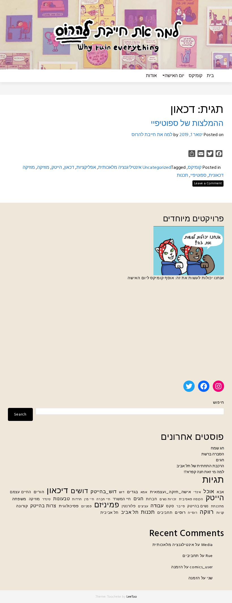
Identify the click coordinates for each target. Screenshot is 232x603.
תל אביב (130, 513)
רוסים (180, 513)
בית (210, 76)
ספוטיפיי (198, 175)
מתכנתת (217, 506)
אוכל (208, 492)
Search (20, 414)
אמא (144, 492)
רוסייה (192, 513)
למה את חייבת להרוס (152, 135)
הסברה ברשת (212, 454)
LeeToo (131, 597)
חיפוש (218, 403)
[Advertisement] (116, 333)
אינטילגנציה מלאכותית (173, 545)
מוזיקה (43, 167)
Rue (209, 556)
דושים (79, 492)
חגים (220, 460)
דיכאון (57, 491)
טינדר (46, 499)
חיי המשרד (122, 499)
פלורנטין (129, 506)
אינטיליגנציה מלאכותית (119, 167)
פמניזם (86, 506)
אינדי (197, 492)
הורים (39, 492)
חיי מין (89, 499)
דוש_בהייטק (104, 492)
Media (207, 545)
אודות (151, 76)
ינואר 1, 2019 (191, 135)
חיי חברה (103, 499)
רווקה (207, 512)
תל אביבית (109, 513)
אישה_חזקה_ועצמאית (170, 492)
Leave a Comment (208, 183)
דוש (121, 492)
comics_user (201, 567)
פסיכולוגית (69, 506)
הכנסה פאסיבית (191, 499)
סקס (170, 506)
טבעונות (61, 499)
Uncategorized (157, 167)
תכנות (182, 175)
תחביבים (165, 513)
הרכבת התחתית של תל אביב (200, 466)
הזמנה (177, 567)
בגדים (132, 492)
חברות (151, 499)
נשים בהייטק (198, 506)
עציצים (143, 506)
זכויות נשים (168, 499)
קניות (220, 513)
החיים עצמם (20, 492)
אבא (220, 492)
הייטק (56, 167)
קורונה (22, 506)
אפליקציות (86, 167)
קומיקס (195, 76)
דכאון (69, 167)
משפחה (19, 499)
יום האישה (174, 76)
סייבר (181, 506)
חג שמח (217, 448)
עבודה (157, 506)
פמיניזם (106, 505)
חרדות (77, 499)
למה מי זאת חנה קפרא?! (204, 472)
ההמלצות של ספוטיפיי (187, 123)
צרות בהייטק (43, 506)
